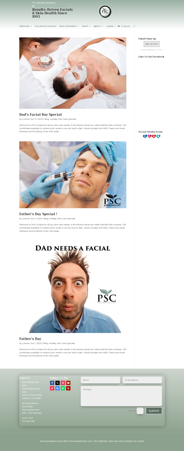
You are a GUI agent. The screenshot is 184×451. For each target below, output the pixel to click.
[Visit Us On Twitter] (158, 138)
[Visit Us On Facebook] (145, 138)
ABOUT (97, 26)
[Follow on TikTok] (52, 388)
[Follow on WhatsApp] (63, 388)
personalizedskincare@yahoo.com (51, 6)
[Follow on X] (57, 383)
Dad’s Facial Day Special (40, 115)
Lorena (25, 119)
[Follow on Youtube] (68, 383)
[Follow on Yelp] (68, 388)
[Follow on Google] (57, 388)
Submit (154, 410)
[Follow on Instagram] (63, 383)
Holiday (53, 119)
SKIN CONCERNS (67, 26)
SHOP (85, 26)
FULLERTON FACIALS (45, 26)
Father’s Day (30, 339)
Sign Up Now (151, 44)
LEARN (109, 26)
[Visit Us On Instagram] (149, 138)
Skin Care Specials (67, 119)
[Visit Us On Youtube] (154, 138)
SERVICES (24, 26)
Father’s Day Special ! (38, 214)
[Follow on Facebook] (52, 383)
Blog (47, 119)
